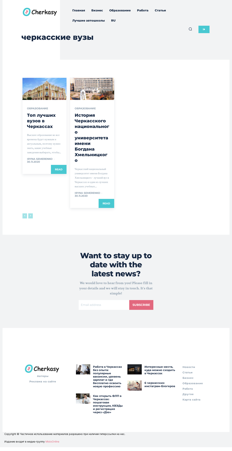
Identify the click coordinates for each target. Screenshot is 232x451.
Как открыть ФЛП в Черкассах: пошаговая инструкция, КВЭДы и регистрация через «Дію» (108, 404)
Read (59, 169)
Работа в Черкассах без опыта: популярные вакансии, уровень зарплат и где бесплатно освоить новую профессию (107, 376)
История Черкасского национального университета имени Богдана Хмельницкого (92, 138)
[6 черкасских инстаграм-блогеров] (134, 385)
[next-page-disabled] (30, 215)
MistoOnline (52, 441)
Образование (37, 108)
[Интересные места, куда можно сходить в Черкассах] (134, 369)
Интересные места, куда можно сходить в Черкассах (159, 370)
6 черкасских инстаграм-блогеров (159, 384)
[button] (190, 29)
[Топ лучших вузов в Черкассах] (44, 89)
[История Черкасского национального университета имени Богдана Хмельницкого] (92, 89)
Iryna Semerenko (40, 159)
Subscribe (141, 305)
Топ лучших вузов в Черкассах (41, 121)
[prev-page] (24, 215)
